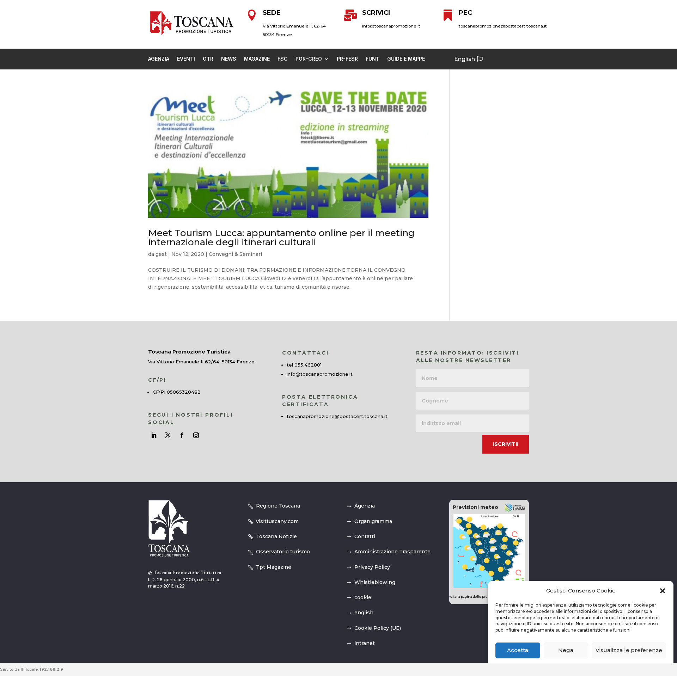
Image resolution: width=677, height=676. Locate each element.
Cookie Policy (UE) (377, 628)
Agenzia (158, 59)
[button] (662, 590)
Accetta (517, 650)
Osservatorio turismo (283, 551)
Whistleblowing (374, 582)
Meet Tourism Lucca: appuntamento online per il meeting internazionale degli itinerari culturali (281, 237)
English (464, 59)
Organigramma (373, 521)
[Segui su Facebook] (182, 435)
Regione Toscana (278, 506)
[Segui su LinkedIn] (153, 435)
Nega (565, 650)
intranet (364, 643)
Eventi (186, 59)
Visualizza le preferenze (629, 650)
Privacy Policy (372, 567)
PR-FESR (347, 59)
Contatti (364, 536)
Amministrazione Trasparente (392, 551)
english (363, 612)
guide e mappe (406, 59)
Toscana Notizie (276, 536)
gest (161, 254)
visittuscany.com (277, 521)
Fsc (282, 59)
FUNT (372, 59)
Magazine (257, 59)
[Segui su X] (167, 435)
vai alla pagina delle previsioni (474, 596)
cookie (362, 597)
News (228, 59)
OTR (208, 59)
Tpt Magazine (273, 567)
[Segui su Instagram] (196, 435)
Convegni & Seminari (235, 254)
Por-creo (308, 59)
